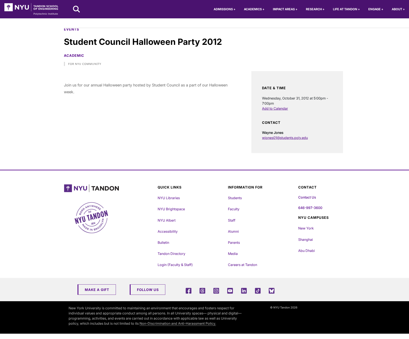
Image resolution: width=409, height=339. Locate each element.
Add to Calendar (275, 108)
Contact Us (307, 197)
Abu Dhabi (306, 250)
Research (315, 9)
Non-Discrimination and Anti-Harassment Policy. (178, 323)
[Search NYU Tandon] (76, 9)
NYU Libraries (169, 198)
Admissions (224, 9)
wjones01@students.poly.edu (285, 138)
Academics (254, 9)
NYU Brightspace (171, 209)
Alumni (233, 231)
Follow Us (148, 290)
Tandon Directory (171, 253)
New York (306, 228)
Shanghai (305, 239)
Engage (375, 9)
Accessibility (168, 231)
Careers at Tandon (242, 265)
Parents (234, 242)
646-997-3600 (310, 208)
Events (71, 29)
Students (235, 198)
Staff (231, 220)
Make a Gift (97, 290)
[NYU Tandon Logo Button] (110, 188)
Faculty (233, 209)
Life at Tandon (346, 9)
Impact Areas (285, 9)
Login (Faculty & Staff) (175, 265)
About (398, 9)
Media (233, 253)
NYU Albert (167, 220)
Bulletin (163, 242)
